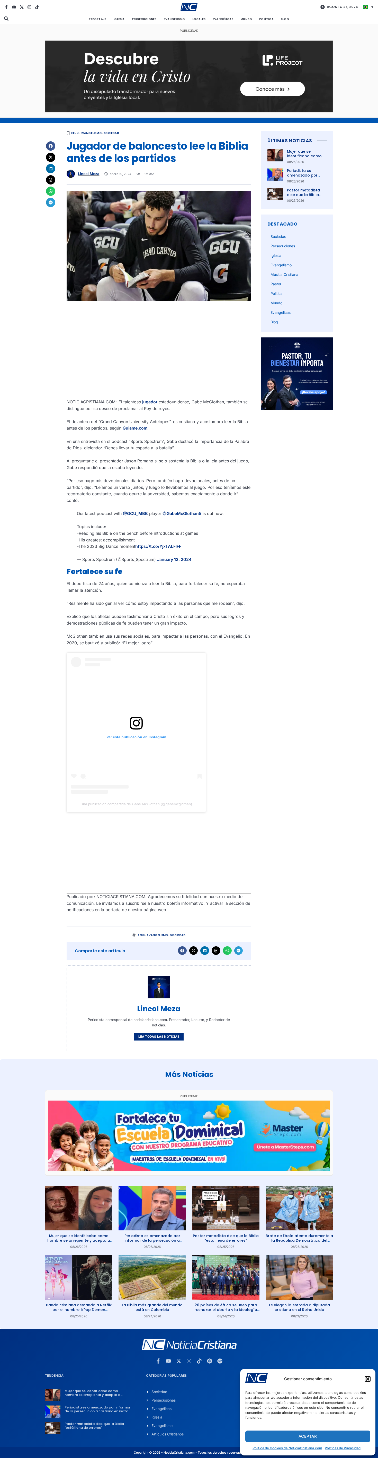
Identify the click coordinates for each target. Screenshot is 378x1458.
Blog (285, 19)
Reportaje (97, 19)
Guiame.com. (136, 428)
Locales (198, 19)
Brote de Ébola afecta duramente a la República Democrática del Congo (299, 1240)
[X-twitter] (22, 7)
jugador (149, 401)
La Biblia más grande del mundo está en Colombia (152, 1307)
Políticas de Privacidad (343, 1448)
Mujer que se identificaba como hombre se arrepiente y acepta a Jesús (78, 1240)
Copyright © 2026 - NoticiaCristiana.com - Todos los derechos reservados (189, 1452)
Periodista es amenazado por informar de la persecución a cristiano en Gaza (152, 1240)
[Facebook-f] (6, 7)
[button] (367, 1379)
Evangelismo (174, 19)
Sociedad (111, 133)
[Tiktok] (37, 7)
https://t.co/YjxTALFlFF (158, 546)
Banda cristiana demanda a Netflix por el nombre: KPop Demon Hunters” (79, 1310)
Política (266, 19)
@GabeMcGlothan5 (182, 513)
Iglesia (118, 19)
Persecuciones (144, 19)
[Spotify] (219, 1361)
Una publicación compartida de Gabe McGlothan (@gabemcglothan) (136, 804)
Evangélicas (223, 19)
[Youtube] (14, 7)
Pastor (276, 284)
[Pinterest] (209, 1361)
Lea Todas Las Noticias (158, 1036)
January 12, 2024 (174, 559)
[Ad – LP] (189, 110)
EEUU (75, 133)
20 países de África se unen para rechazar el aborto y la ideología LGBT (225, 1310)
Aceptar (308, 1436)
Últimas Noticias (289, 140)
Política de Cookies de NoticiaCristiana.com (287, 1448)
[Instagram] (29, 7)
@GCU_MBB (135, 513)
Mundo (246, 19)
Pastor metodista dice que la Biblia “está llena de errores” (303, 197)
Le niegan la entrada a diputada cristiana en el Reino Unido (299, 1307)
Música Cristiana (284, 274)
